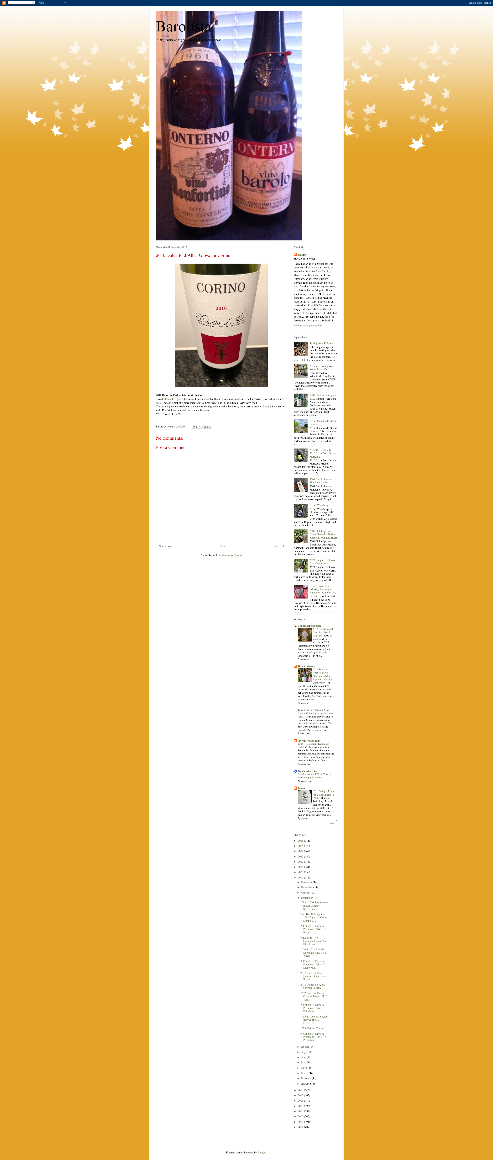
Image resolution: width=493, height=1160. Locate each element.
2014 (301, 1111)
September (307, 898)
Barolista (183, 25)
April (304, 1068)
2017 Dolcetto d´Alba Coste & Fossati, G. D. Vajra (314, 996)
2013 (301, 1116)
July (303, 1052)
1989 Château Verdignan (323, 395)
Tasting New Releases (321, 343)
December (307, 882)
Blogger (262, 1152)
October (306, 892)
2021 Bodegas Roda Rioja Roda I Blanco (323, 792)
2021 (301, 867)
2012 (301, 1122)
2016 (301, 1100)
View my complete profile (308, 325)
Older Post (278, 546)
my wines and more (309, 740)
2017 (301, 1095)
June (304, 1057)
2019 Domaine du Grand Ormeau (323, 422)
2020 (301, 872)
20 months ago (172, 399)
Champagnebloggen (309, 626)
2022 (301, 861)
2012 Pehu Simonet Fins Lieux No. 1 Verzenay (323, 632)
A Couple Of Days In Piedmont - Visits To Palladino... (313, 1008)
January (305, 1083)
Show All (333, 822)
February (306, 1078)
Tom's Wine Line (308, 771)
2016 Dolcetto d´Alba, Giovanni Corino (312, 986)
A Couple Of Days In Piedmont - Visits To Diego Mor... (313, 964)
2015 (301, 1106)
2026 (301, 840)
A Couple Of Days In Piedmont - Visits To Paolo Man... (313, 1037)
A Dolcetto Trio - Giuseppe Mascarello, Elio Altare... (313, 941)
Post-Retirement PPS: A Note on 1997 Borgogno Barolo (314, 775)
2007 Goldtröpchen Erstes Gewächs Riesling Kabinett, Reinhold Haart (323, 534)
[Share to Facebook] (206, 427)
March (305, 1073)
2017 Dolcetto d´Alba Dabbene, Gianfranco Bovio (313, 976)
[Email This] (195, 427)
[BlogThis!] (199, 427)
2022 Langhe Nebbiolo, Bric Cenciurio (322, 561)
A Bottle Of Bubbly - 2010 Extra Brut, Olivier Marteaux (323, 453)
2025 (301, 846)
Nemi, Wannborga (320, 505)
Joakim (302, 255)
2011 (301, 1127)
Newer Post (165, 546)
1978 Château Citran (311, 1028)
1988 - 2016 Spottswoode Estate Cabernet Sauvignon (314, 905)
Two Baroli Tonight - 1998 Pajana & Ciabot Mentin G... (313, 917)
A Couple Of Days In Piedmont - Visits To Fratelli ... (313, 929)
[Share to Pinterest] (210, 427)
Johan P (302, 788)
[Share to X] (203, 427)
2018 (301, 1090)
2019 (301, 877)
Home (222, 546)
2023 (301, 856)
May (304, 1062)
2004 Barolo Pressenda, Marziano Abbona (322, 480)
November (307, 887)
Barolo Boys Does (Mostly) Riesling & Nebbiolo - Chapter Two (323, 589)
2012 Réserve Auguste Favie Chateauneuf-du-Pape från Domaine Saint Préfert (322, 676)
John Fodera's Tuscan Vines (314, 710)
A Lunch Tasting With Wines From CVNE (322, 367)
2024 (301, 851)
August (305, 1046)
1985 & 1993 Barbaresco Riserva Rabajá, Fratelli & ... (314, 1020)
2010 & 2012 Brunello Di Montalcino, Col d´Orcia (313, 953)
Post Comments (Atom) (229, 555)
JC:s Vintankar (307, 666)
